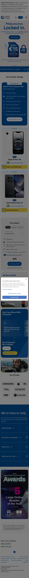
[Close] (26, 279)
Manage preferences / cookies (14, 293)
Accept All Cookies (14, 297)
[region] (14, 289)
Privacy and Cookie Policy (7, 289)
